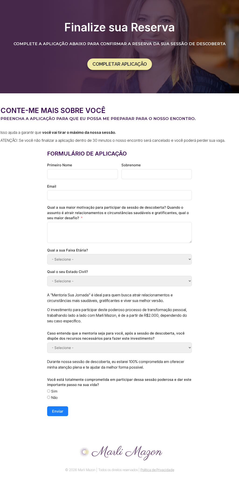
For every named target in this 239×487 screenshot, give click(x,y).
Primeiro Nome (59, 165)
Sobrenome (131, 165)
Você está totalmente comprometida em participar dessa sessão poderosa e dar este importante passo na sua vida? (119, 382)
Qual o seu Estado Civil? (67, 271)
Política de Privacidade (157, 470)
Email (51, 186)
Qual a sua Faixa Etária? (67, 250)
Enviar (57, 411)
